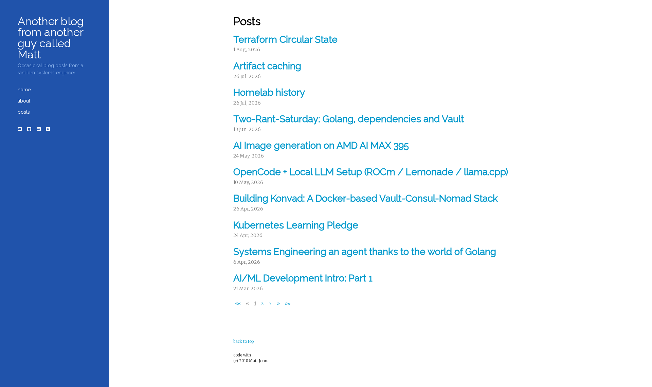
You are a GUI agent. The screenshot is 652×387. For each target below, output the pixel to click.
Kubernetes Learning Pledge (295, 225)
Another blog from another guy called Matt (51, 38)
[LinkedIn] (39, 129)
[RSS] (48, 129)
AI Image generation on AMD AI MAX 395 (321, 145)
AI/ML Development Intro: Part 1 (303, 278)
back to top (243, 341)
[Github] (29, 129)
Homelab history (269, 92)
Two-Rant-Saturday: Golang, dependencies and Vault (348, 119)
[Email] (20, 129)
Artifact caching (267, 66)
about (24, 101)
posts (24, 112)
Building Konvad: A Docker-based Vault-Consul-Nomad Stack (365, 198)
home (24, 89)
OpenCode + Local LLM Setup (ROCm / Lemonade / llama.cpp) (370, 172)
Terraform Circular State (285, 39)
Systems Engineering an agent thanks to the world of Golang (364, 251)
